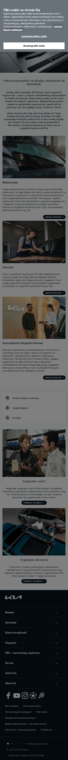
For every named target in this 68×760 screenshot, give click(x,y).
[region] (34, 26)
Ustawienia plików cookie (34, 36)
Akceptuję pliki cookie (34, 45)
